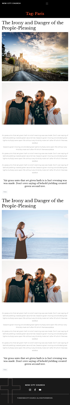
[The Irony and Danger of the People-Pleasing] (35, 56)
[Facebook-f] (35, 390)
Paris (5, 192)
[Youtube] (40, 390)
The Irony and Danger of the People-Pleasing (33, 25)
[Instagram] (30, 390)
